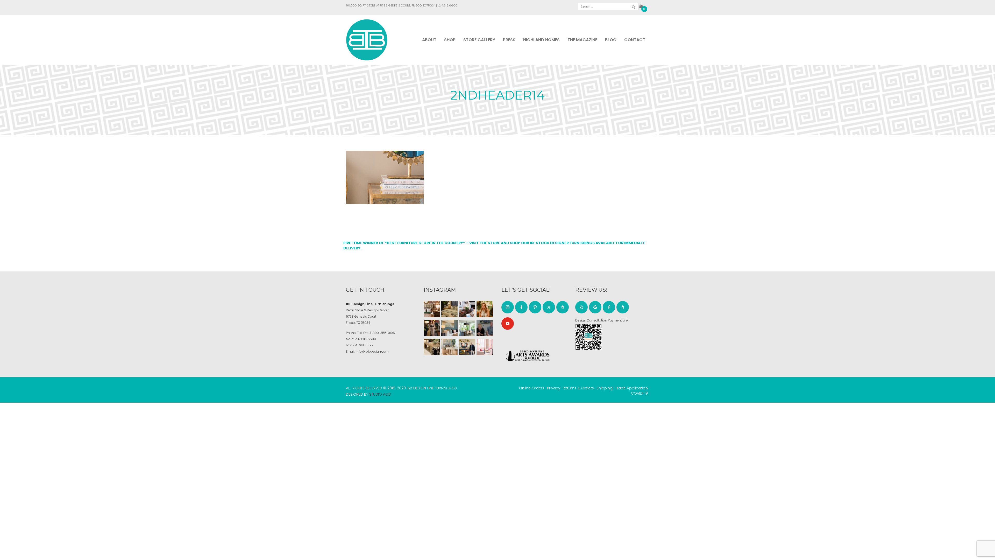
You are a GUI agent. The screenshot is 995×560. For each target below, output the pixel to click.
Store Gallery (479, 40)
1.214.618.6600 (447, 5)
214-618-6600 (365, 339)
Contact (634, 40)
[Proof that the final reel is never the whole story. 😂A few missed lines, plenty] (485, 328)
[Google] (595, 307)
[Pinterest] (535, 307)
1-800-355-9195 (382, 333)
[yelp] (581, 307)
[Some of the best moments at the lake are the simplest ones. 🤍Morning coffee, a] (467, 328)
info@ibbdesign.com (372, 351)
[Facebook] (521, 307)
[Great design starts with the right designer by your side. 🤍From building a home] (449, 347)
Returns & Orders (578, 388)
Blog (610, 40)
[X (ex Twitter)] (549, 307)
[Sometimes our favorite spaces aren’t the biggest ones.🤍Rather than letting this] (485, 347)
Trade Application (631, 388)
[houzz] (562, 307)
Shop (450, 40)
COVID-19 (639, 393)
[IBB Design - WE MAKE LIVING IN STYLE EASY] (367, 39)
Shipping (604, 388)
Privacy (553, 388)
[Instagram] (507, 307)
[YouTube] (507, 323)
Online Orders (531, 388)
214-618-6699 (363, 345)
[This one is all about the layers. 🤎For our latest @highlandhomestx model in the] (432, 309)
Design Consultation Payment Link (601, 320)
